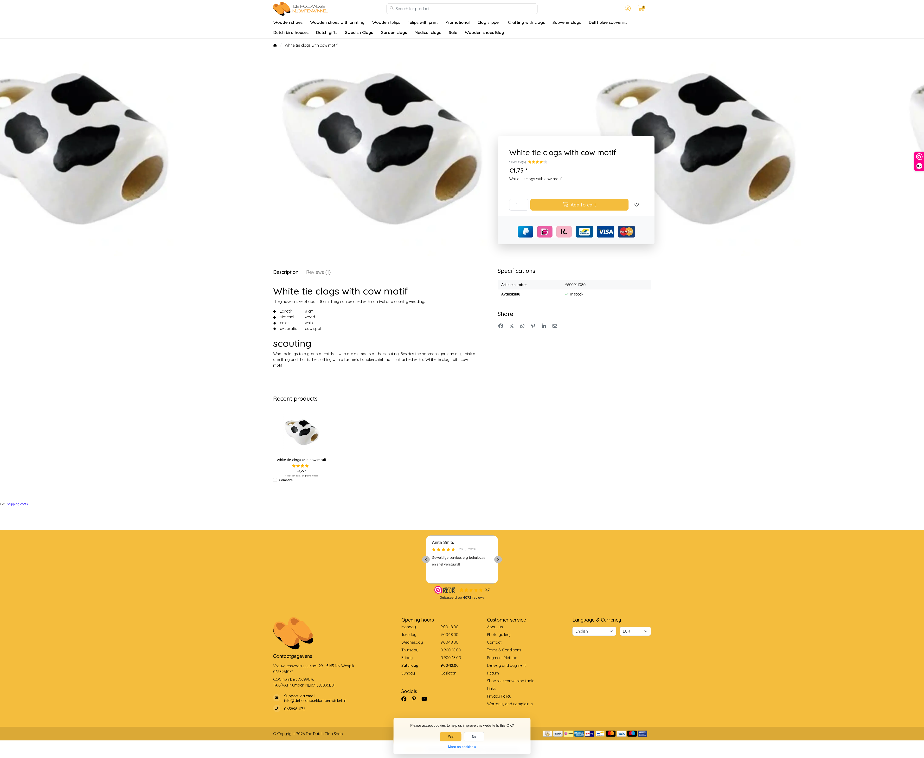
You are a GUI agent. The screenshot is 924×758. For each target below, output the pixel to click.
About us (495, 626)
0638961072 (283, 671)
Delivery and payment (506, 665)
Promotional (457, 22)
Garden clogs (394, 32)
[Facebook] (405, 698)
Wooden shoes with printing (337, 22)
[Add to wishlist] (636, 205)
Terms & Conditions (504, 650)
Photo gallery (499, 634)
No (474, 737)
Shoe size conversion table (510, 680)
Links (491, 688)
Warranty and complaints (510, 703)
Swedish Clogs (359, 32)
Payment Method (502, 657)
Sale (453, 32)
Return (493, 673)
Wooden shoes (287, 22)
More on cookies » (462, 747)
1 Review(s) (517, 162)
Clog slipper (488, 22)
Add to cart (582, 205)
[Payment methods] (547, 734)
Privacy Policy (499, 696)
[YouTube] (426, 698)
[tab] (318, 273)
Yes (451, 737)
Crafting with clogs (526, 22)
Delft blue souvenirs (608, 22)
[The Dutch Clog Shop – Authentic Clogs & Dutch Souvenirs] (329, 9)
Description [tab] (285, 272)
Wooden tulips (386, 22)
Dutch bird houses (290, 32)
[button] (627, 9)
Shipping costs (310, 475)
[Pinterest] (416, 698)
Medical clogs (428, 32)
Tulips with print (423, 22)
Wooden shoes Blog (484, 32)
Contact (494, 642)
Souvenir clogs (566, 22)
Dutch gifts (326, 32)
